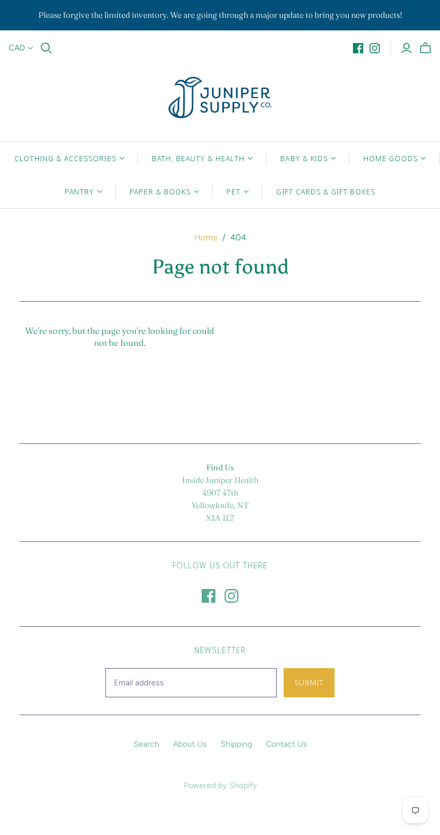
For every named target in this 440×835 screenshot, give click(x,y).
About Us (190, 744)
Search (146, 744)
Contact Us (286, 744)
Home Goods (390, 158)
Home (206, 237)
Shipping (236, 744)
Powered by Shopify (220, 785)
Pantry (79, 191)
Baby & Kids (303, 158)
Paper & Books (160, 191)
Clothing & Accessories (65, 158)
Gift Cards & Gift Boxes (325, 191)
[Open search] (46, 48)
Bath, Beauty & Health (198, 158)
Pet (233, 191)
